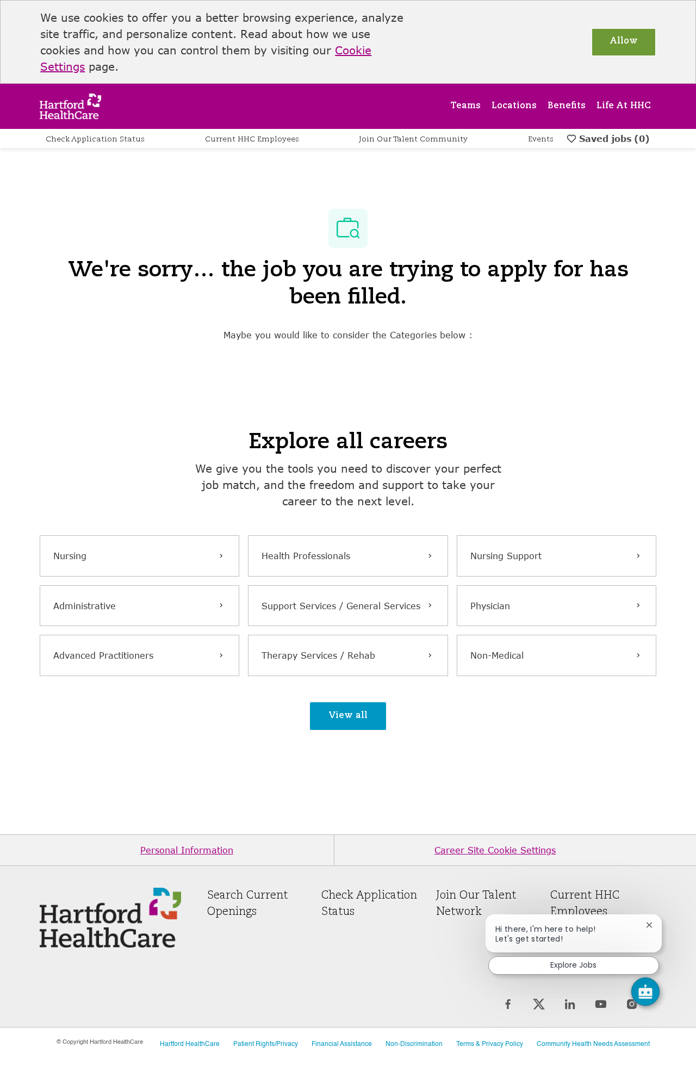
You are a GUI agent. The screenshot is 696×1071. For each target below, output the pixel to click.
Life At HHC (623, 106)
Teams (465, 106)
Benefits (567, 106)
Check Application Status (95, 139)
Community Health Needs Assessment (593, 1044)
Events (541, 139)
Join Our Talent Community (413, 139)
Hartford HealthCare (190, 1044)
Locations (514, 106)
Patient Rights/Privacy (265, 1044)
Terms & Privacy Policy (489, 1044)
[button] (348, 716)
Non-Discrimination (414, 1044)
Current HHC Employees (252, 139)
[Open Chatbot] (645, 991)
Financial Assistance (342, 1044)
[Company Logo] (70, 105)
